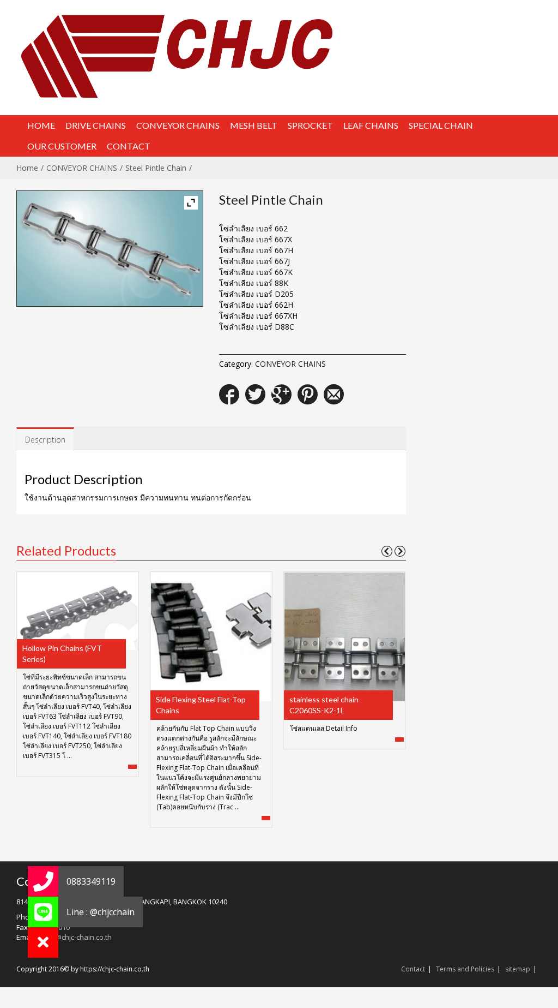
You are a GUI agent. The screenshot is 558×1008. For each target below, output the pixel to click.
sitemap (517, 969)
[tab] (45, 439)
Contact (413, 969)
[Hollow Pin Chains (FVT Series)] (77, 610)
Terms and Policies (465, 969)
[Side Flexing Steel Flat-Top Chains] (210, 636)
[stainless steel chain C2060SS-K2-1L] (344, 636)
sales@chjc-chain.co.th (74, 937)
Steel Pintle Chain (155, 168)
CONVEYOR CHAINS (81, 168)
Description (45, 439)
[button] (43, 942)
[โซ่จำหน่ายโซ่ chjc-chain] (277, 56)
